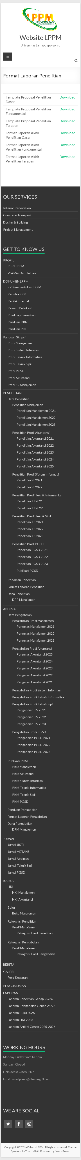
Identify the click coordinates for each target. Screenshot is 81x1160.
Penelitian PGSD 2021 (32, 550)
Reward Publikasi (20, 308)
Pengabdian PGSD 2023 (33, 752)
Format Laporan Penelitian (26, 587)
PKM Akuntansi (23, 774)
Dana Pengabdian (20, 823)
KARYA (8, 881)
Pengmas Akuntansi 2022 (35, 675)
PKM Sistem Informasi (27, 781)
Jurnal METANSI (19, 851)
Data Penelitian (18, 399)
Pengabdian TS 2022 (31, 717)
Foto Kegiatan (18, 977)
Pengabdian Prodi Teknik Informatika (38, 697)
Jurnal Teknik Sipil (20, 865)
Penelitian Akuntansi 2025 (35, 466)
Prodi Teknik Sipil (20, 364)
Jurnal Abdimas (18, 858)
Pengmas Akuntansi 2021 (35, 682)
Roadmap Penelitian (22, 315)
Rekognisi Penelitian (22, 921)
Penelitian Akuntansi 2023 (35, 452)
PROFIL (8, 260)
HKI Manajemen (23, 892)
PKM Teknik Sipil (24, 794)
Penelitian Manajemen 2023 (36, 424)
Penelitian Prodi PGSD (28, 544)
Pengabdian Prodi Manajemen (33, 621)
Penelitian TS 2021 (30, 522)
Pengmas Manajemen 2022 (35, 633)
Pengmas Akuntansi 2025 (35, 654)
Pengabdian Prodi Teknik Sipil (32, 704)
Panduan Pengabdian (22, 809)
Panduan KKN (17, 322)
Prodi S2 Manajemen (22, 385)
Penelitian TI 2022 (30, 508)
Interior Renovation (17, 208)
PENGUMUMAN (14, 986)
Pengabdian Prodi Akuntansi (32, 648)
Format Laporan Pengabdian (27, 816)
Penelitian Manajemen (27, 405)
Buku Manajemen (24, 913)
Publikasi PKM (18, 761)
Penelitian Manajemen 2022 (36, 417)
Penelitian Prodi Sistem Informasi (35, 474)
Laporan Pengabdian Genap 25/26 (31, 1006)
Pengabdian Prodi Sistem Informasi (36, 690)
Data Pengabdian (20, 615)
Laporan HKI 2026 (20, 1020)
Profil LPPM (16, 266)
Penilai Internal (18, 301)
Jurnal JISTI (16, 844)
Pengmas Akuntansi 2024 (35, 661)
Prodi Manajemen (20, 343)
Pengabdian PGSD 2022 (33, 745)
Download (67, 97)
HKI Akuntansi (22, 899)
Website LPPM (40, 37)
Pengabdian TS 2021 (31, 710)
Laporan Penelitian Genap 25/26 (30, 999)
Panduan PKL (17, 329)
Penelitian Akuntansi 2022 (35, 445)
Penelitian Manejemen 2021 (36, 410)
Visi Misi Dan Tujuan (22, 273)
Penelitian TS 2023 (30, 536)
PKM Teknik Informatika (29, 787)
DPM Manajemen (24, 829)
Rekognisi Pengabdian (23, 942)
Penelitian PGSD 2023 (32, 564)
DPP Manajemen (23, 599)
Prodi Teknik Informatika (25, 357)
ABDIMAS (10, 609)
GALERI (8, 972)
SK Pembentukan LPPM (24, 287)
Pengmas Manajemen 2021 (35, 626)
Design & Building (15, 222)
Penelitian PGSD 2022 (32, 557)
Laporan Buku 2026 (21, 1013)
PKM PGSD (20, 801)
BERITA (8, 964)
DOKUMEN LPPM (15, 281)
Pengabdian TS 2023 (31, 724)
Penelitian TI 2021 (30, 501)
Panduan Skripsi (14, 337)
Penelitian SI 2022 (29, 487)
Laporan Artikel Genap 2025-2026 (31, 1026)
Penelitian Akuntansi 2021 (35, 438)
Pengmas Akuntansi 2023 (35, 668)
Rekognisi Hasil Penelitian (35, 933)
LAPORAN (10, 993)
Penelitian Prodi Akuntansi (31, 432)
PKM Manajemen (24, 767)
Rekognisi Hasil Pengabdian (36, 954)
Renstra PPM (17, 294)
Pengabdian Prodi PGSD (29, 732)
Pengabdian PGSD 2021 (33, 738)
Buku (11, 907)
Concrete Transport (17, 215)
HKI (10, 886)
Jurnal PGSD (16, 872)
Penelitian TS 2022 (30, 529)
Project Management (18, 229)
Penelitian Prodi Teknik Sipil (31, 516)
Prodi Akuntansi (19, 378)
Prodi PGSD (16, 371)
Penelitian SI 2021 (29, 480)
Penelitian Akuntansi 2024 (35, 459)
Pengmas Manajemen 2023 (35, 640)
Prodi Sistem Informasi (23, 350)
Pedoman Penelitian (22, 580)
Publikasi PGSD (27, 570)
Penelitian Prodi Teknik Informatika (36, 495)
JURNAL (9, 839)
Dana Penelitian (19, 594)
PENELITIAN (12, 393)
